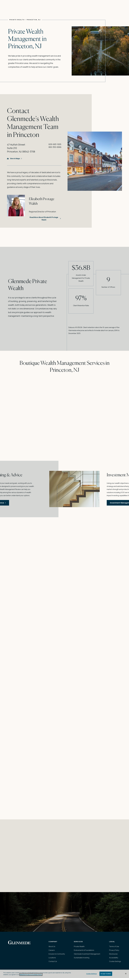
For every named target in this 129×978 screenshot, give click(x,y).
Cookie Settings (91, 974)
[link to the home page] (19, 942)
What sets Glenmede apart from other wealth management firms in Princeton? (54, 881)
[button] (108, 917)
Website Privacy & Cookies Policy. (31, 974)
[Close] (126, 973)
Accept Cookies (106, 974)
